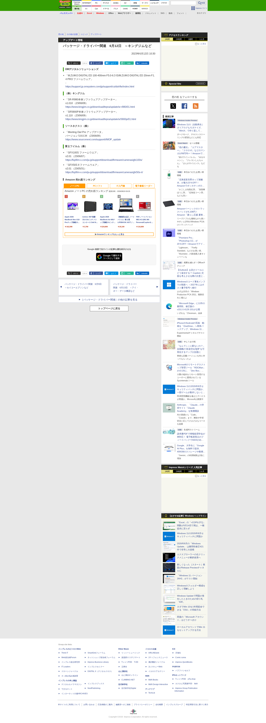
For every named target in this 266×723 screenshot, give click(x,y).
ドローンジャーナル (69, 671)
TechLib (151, 693)
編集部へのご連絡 (123, 704)
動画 (170, 13)
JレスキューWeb (155, 667)
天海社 (178, 653)
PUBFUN (176, 667)
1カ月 (202, 39)
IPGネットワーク (179, 675)
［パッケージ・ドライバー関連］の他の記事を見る (109, 299)
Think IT (64, 653)
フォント (180, 13)
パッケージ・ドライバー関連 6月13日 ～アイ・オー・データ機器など (125, 287)
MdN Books (153, 680)
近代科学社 (123, 684)
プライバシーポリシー (143, 704)
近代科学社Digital (128, 688)
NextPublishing (94, 688)
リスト (84, 63)
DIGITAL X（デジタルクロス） (100, 671)
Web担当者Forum (68, 657)
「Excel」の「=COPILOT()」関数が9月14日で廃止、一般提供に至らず (191, 525)
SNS (162, 13)
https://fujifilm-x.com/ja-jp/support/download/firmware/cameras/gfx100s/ (103, 160)
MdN (147, 676)
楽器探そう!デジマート (130, 657)
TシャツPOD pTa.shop (185, 679)
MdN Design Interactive (158, 684)
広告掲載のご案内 (105, 704)
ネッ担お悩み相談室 (69, 676)
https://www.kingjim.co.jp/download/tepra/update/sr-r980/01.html (100, 107)
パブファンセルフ (182, 670)
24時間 (179, 39)
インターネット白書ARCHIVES (74, 694)
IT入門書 (121, 186)
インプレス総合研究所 (70, 662)
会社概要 (159, 704)
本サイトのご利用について (69, 704)
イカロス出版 (150, 649)
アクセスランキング (178, 35)
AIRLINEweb (153, 653)
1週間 (190, 39)
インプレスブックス (96, 684)
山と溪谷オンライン (129, 675)
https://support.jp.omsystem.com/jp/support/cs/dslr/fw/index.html (99, 86)
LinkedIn (144, 63)
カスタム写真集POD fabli (186, 684)
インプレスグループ (174, 704)
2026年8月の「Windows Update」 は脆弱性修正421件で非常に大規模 (190, 546)
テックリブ (150, 689)
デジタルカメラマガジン (71, 684)
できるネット (67, 689)
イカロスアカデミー (156, 671)
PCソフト (97, 186)
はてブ (113, 63)
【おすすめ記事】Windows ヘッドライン (187, 516)
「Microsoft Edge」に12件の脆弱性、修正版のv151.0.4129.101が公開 (191, 306)
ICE (173, 649)
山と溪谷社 (123, 671)
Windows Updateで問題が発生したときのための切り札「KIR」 (190, 599)
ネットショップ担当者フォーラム (101, 657)
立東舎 (124, 667)
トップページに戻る (109, 308)
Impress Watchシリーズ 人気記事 (185, 467)
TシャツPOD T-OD (129, 662)
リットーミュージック (130, 653)
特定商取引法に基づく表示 (197, 704)
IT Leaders (65, 667)
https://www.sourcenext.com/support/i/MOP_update (93, 139)
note (129, 63)
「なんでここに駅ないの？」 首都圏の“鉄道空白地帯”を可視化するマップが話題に (192, 349)
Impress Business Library (98, 662)
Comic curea (180, 657)
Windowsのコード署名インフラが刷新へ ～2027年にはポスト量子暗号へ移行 (191, 284)
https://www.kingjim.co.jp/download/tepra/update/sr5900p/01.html (100, 119)
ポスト (75, 63)
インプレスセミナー (96, 667)
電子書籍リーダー (143, 186)
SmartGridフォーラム (96, 653)
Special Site (175, 83)
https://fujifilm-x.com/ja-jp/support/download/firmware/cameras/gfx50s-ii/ (104, 172)
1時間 (167, 39)
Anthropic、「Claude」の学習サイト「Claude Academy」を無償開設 (190, 408)
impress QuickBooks (183, 662)
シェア (98, 63)
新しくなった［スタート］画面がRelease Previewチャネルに (191, 567)
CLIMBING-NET (128, 680)
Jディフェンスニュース (158, 657)
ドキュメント (150, 13)
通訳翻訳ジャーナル (156, 662)
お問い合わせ (89, 704)
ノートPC (74, 186)
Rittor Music (123, 649)
